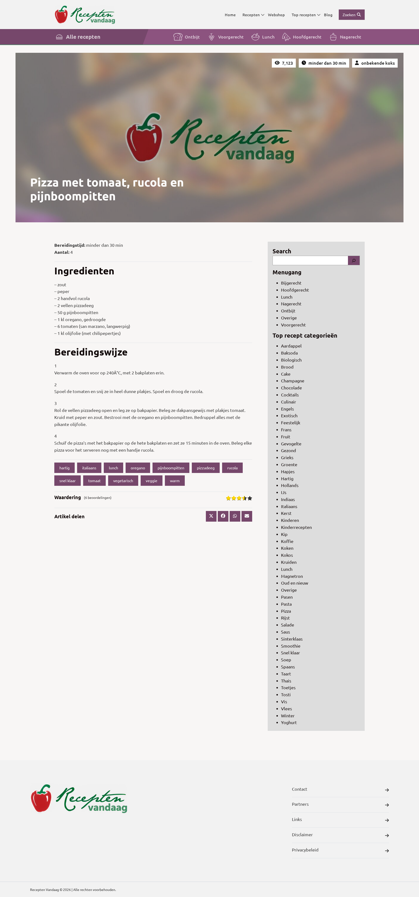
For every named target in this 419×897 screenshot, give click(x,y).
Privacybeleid (305, 849)
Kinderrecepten (296, 527)
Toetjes (288, 687)
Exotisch (289, 415)
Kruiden (289, 561)
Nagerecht (350, 36)
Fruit (285, 436)
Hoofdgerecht (307, 36)
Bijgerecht (291, 282)
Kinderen (290, 520)
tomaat (94, 480)
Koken (287, 547)
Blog (328, 14)
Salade (287, 624)
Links (297, 819)
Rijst (285, 617)
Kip (284, 534)
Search (282, 251)
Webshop (276, 14)
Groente (289, 464)
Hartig (287, 478)
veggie (151, 480)
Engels (287, 408)
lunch (113, 467)
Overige (289, 317)
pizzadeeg (206, 467)
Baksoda (289, 352)
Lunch (268, 36)
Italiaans (289, 506)
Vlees (286, 708)
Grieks (287, 457)
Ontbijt (192, 36)
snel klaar (67, 480)
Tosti (286, 694)
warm (175, 480)
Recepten (251, 14)
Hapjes (288, 471)
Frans (286, 429)
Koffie (287, 541)
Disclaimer (302, 834)
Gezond (288, 450)
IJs (283, 492)
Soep (286, 659)
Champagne (292, 380)
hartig (64, 467)
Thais (286, 680)
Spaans (288, 666)
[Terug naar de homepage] (84, 14)
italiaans (89, 467)
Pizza (286, 610)
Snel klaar (290, 652)
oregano (138, 467)
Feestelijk (290, 422)
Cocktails (290, 394)
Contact (299, 788)
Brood (287, 366)
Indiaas (288, 499)
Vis (284, 701)
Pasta (286, 603)
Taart (286, 673)
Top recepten (304, 14)
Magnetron (292, 576)
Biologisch (291, 359)
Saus (285, 631)
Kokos (287, 554)
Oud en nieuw (294, 582)
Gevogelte (291, 443)
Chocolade (291, 387)
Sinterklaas (292, 638)
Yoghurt (289, 722)
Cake (285, 373)
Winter (288, 715)
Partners (300, 803)
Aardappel (291, 345)
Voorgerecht (231, 36)
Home (230, 14)
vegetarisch (123, 480)
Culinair (288, 401)
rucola (232, 467)
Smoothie (290, 645)
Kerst (286, 513)
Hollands (289, 485)
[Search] (354, 260)
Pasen (287, 596)
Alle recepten (83, 36)
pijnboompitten (171, 467)
